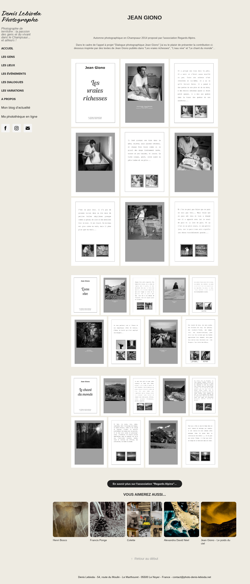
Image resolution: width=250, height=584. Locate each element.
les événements (13, 74)
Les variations (12, 90)
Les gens (8, 57)
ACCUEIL (7, 48)
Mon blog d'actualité (15, 107)
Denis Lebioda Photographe (21, 17)
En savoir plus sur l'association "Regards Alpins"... (145, 483)
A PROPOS (8, 99)
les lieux (8, 65)
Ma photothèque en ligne (19, 116)
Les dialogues (12, 82)
